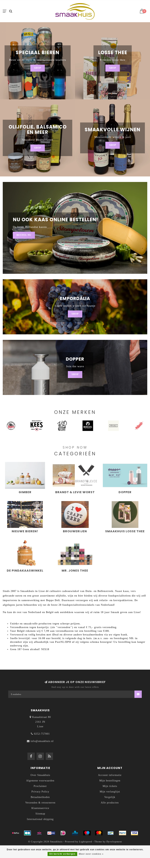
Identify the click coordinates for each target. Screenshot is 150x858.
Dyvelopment (114, 841)
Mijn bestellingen (109, 780)
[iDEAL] (63, 833)
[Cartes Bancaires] (27, 833)
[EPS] (39, 833)
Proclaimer (40, 786)
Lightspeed (85, 841)
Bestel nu (23, 235)
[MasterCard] (98, 833)
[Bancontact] (110, 833)
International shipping (40, 819)
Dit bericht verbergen (62, 854)
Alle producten (110, 802)
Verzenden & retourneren (40, 802)
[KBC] (75, 833)
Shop (37, 68)
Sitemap (40, 813)
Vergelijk (109, 797)
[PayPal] (122, 833)
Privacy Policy (40, 791)
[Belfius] (15, 833)
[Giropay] (51, 833)
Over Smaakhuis (40, 775)
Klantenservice (40, 808)
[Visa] (134, 833)
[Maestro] (86, 833)
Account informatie (109, 775)
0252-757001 (42, 733)
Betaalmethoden (40, 797)
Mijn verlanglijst (110, 791)
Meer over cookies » (91, 854)
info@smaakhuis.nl (42, 741)
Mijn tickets (110, 786)
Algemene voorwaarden (40, 780)
